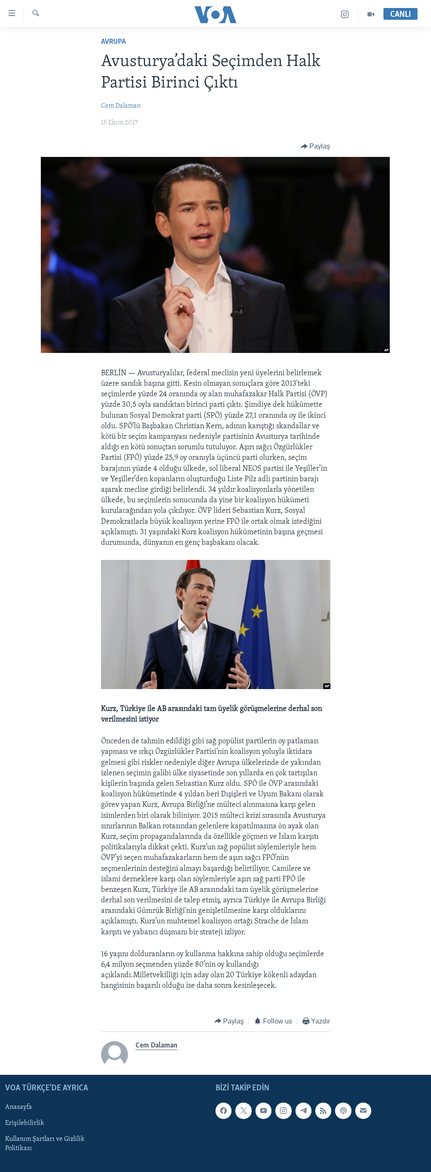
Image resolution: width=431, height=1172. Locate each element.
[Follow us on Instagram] (283, 1111)
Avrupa (113, 42)
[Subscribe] (363, 1111)
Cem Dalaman (121, 106)
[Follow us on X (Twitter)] (243, 1111)
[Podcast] (343, 1111)
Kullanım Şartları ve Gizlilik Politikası (45, 1144)
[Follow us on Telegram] (303, 1111)
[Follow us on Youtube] (263, 1111)
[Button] (315, 146)
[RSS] (323, 1111)
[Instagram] (345, 14)
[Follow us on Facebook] (223, 1111)
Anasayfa (18, 1107)
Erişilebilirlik (24, 1123)
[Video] (370, 14)
